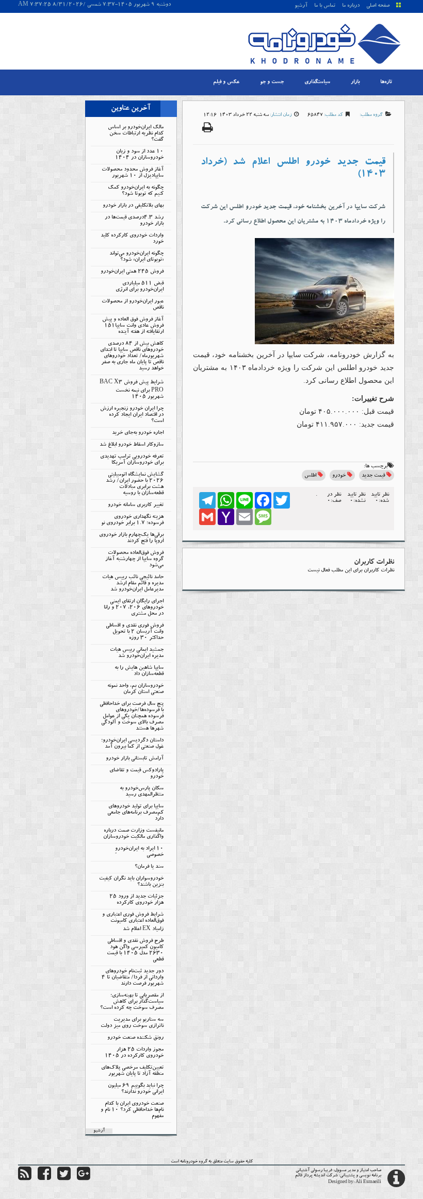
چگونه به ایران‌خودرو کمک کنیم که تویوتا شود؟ (136, 191)
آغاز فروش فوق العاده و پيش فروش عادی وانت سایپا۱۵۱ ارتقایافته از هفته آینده (133, 326)
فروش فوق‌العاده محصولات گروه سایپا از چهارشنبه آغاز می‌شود (134, 559)
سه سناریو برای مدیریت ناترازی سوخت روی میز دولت (132, 1023)
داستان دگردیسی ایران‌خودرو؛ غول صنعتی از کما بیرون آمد (132, 744)
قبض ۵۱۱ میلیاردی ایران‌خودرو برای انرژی (140, 287)
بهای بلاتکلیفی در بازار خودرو (133, 206)
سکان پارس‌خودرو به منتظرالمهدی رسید (142, 792)
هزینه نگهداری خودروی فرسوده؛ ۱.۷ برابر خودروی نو (132, 520)
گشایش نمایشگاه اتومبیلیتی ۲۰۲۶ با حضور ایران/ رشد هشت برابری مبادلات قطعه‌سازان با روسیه (135, 484)
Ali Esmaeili (368, 1182)
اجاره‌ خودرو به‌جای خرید (138, 433)
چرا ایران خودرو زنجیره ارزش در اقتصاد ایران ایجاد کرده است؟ (132, 415)
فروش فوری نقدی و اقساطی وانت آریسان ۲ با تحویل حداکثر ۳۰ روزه (135, 632)
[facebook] (44, 1178)
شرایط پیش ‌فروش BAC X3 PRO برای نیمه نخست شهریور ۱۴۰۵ (132, 390)
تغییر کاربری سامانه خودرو (136, 505)
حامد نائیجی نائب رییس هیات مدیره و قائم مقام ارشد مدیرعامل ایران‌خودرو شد (133, 584)
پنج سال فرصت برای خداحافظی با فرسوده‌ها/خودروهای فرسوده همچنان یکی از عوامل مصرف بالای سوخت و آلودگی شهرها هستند (132, 716)
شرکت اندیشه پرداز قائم (316, 1175)
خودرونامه (189, 1161)
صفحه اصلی (377, 6)
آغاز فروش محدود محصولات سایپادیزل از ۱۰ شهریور (133, 173)
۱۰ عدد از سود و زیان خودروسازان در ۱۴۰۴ (139, 155)
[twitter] (64, 1178)
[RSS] (24, 1178)
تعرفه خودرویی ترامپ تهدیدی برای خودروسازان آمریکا (132, 460)
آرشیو (301, 6)
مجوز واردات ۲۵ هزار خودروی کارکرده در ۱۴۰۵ (134, 1053)
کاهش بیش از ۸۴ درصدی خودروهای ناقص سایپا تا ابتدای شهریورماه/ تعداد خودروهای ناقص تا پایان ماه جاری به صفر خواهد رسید (132, 356)
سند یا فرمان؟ (149, 867)
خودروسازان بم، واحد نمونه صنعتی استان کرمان (135, 689)
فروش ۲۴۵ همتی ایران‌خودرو (132, 272)
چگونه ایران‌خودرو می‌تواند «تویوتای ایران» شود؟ (136, 257)
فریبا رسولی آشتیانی (314, 1170)
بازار (355, 82)
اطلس (310, 476)
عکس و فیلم (226, 82)
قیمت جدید (373, 476)
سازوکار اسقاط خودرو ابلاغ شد (132, 445)
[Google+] (83, 1178)
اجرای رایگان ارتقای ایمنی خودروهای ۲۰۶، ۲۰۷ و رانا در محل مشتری (134, 608)
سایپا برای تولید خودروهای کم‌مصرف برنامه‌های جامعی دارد (135, 813)
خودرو (339, 476)
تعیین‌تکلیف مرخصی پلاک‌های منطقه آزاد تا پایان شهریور (132, 1071)
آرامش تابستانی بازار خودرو (135, 759)
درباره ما (351, 6)
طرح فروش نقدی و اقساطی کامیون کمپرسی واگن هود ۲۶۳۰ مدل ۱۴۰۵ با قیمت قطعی (135, 950)
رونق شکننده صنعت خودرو (135, 1038)
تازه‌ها (386, 82)
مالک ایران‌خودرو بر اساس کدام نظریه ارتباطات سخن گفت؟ (136, 134)
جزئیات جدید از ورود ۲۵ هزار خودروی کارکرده (136, 900)
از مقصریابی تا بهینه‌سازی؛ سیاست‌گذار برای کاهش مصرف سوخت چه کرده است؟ (132, 1002)
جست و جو (272, 82)
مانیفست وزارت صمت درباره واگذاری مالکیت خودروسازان (133, 834)
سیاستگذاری (317, 82)
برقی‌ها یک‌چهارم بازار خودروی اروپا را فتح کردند (131, 538)
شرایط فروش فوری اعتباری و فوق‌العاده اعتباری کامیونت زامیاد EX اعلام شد (133, 922)
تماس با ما (324, 6)
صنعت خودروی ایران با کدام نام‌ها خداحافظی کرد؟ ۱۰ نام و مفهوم (132, 1110)
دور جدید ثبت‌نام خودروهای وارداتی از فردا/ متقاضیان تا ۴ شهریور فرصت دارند (133, 978)
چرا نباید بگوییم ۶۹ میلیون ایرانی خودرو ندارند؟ (136, 1089)
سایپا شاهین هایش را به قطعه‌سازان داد (139, 671)
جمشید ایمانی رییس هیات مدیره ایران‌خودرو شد (137, 653)
